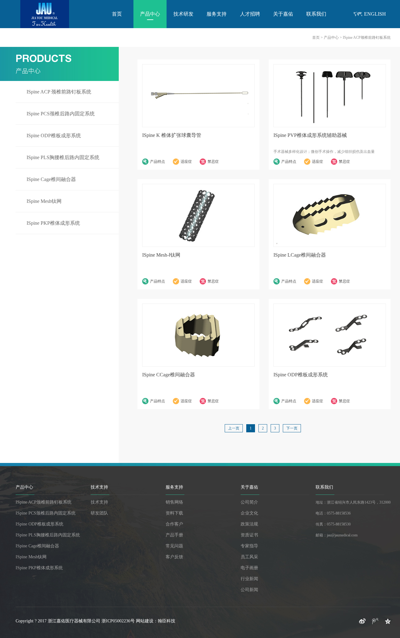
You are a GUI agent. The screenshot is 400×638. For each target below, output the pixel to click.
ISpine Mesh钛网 (44, 201)
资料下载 (174, 513)
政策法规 (249, 524)
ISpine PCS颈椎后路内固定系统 (61, 113)
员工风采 (249, 557)
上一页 (233, 428)
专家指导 (249, 546)
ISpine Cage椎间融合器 (51, 179)
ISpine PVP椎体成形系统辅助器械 (310, 135)
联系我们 (316, 14)
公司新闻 (249, 589)
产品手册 (174, 535)
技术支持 (99, 487)
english (375, 14)
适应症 (186, 161)
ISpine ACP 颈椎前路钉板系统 (59, 91)
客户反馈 (174, 557)
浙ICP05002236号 (118, 621)
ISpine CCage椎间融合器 (168, 374)
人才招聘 (250, 14)
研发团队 (99, 513)
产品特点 (157, 161)
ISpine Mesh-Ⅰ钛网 (161, 255)
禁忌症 (213, 161)
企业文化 (249, 513)
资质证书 (249, 535)
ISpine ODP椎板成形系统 (54, 135)
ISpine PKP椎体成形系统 (53, 223)
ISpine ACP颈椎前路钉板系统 (44, 502)
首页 (117, 14)
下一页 (292, 428)
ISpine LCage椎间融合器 (299, 255)
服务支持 (217, 14)
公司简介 (249, 502)
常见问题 (174, 546)
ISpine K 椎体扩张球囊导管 (171, 135)
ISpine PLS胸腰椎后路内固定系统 (63, 157)
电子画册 (249, 567)
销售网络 (174, 502)
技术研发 (183, 14)
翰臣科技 (166, 621)
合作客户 (174, 524)
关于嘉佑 (283, 14)
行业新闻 (249, 578)
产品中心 (150, 14)
